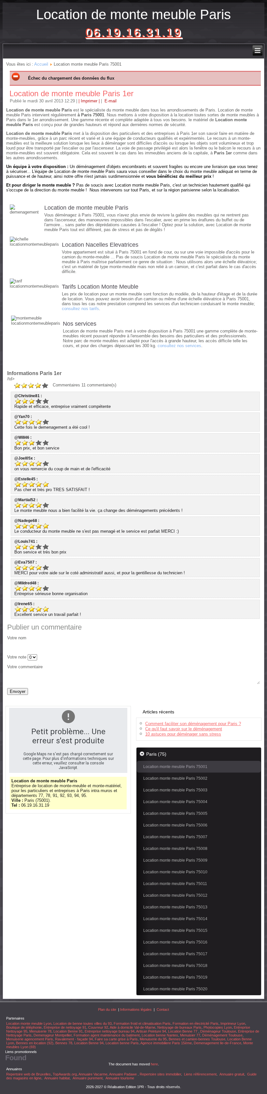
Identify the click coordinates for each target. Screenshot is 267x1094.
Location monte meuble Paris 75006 (175, 825)
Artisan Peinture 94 (151, 1031)
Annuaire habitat (57, 1078)
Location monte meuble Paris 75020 (175, 989)
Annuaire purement (88, 1078)
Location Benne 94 (89, 1043)
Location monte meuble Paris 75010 (175, 872)
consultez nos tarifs (80, 308)
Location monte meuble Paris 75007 (175, 837)
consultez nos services (179, 345)
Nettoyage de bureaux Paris (179, 1027)
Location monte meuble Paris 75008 (175, 848)
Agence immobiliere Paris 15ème (166, 1043)
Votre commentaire (25, 666)
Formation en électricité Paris (195, 1023)
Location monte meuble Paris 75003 (175, 790)
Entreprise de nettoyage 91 (65, 1027)
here (154, 1064)
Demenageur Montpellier (53, 1035)
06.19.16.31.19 (133, 32)
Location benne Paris (122, 1043)
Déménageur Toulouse (218, 1031)
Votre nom (16, 637)
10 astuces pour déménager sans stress (183, 734)
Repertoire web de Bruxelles (28, 1074)
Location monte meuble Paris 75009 (175, 860)
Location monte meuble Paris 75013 (175, 907)
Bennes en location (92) (34, 1043)
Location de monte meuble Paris (133, 14)
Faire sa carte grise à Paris (116, 1039)
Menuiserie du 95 (153, 1039)
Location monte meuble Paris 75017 (175, 954)
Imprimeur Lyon (232, 1023)
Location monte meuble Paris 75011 (175, 883)
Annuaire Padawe (123, 1074)
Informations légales (136, 1009)
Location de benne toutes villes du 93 (82, 1023)
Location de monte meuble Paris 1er (71, 93)
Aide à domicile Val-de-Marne (132, 1027)
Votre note (16, 657)
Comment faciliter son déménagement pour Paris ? (193, 723)
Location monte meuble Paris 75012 (175, 895)
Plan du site (107, 1009)
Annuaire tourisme (119, 1078)
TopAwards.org (65, 1074)
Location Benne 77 (183, 1031)
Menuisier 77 (190, 1035)
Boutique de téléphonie (24, 1027)
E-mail (110, 100)
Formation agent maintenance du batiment (107, 1035)
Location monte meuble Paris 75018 (175, 965)
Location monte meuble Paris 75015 (175, 930)
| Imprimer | (89, 100)
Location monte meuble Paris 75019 (175, 977)
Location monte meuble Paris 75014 (175, 919)
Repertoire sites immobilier (160, 1074)
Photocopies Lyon (218, 1027)
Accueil (41, 64)
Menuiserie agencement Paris (29, 1039)
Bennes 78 (63, 1043)
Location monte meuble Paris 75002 (175, 778)
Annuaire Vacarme (92, 1074)
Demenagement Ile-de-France (217, 1043)
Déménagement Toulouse (222, 1035)
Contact (163, 1009)
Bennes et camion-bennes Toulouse (197, 1039)
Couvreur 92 (98, 1027)
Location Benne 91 (68, 1031)
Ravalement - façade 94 (74, 1039)
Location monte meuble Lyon (28, 1023)
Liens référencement (200, 1074)
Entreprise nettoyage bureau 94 (109, 1031)
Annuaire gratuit (231, 1074)
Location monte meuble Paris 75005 (175, 813)
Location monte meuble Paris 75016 (175, 942)
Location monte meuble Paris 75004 (175, 802)
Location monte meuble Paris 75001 (175, 766)
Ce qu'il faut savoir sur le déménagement (183, 728)
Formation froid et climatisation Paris (142, 1023)
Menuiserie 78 (40, 1031)
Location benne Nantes (160, 1035)
